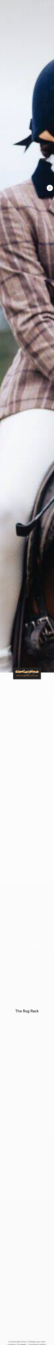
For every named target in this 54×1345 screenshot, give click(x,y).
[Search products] (49, 188)
